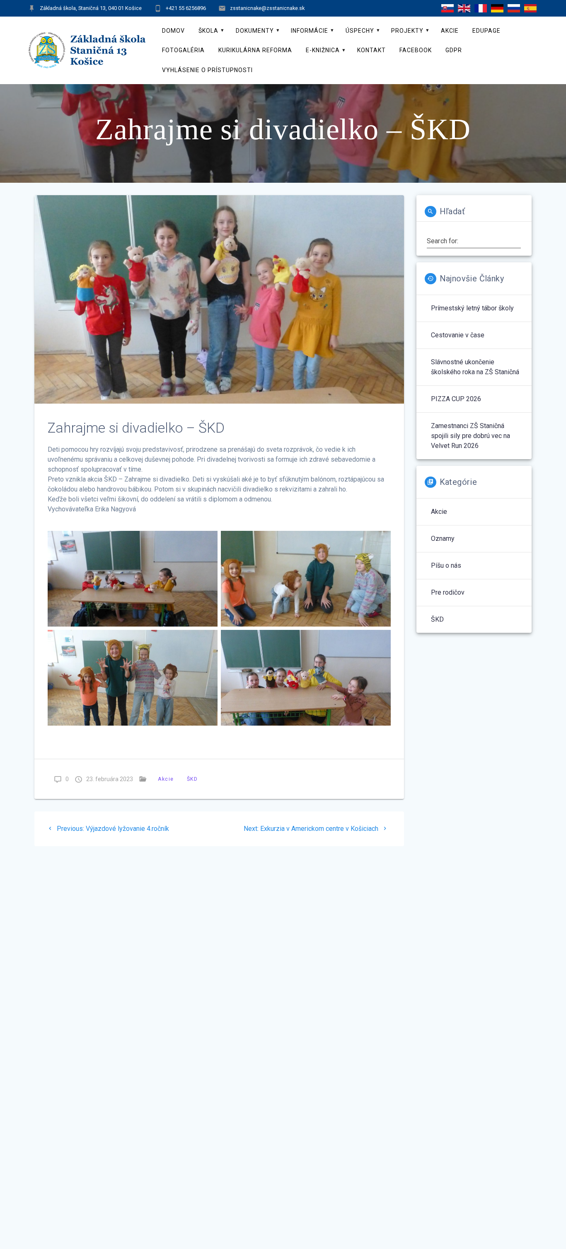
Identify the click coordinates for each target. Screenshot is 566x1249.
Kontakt (371, 50)
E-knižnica (323, 50)
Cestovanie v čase (457, 335)
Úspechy (360, 30)
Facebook (415, 50)
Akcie (450, 30)
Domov (173, 30)
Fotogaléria (183, 50)
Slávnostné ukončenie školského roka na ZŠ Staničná (475, 367)
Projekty (407, 30)
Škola (208, 30)
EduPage (486, 30)
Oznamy (443, 538)
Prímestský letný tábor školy (472, 308)
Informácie (309, 30)
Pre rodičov (447, 592)
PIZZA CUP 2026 (456, 399)
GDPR (453, 50)
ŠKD (192, 779)
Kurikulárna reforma (255, 50)
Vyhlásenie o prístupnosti (207, 70)
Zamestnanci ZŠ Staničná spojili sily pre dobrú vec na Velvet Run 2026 (470, 436)
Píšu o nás (446, 565)
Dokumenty (255, 30)
